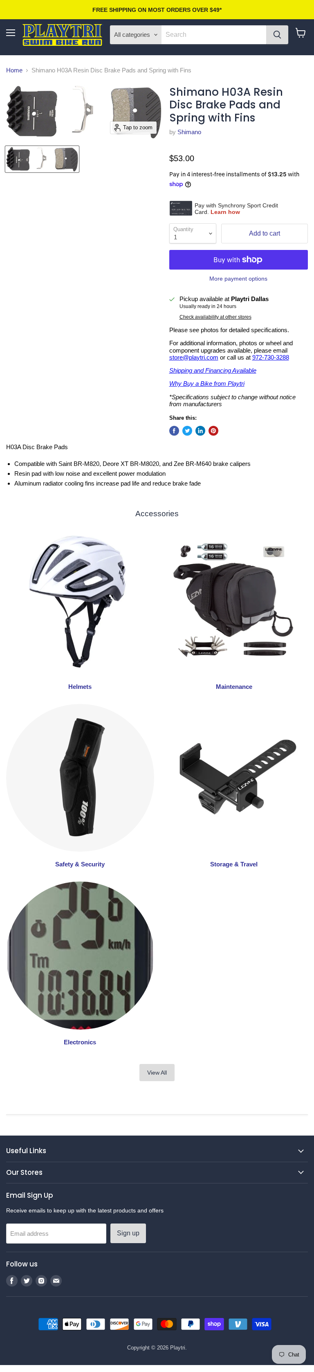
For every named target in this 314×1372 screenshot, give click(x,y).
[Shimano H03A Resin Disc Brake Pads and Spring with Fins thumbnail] (42, 159)
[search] (213, 34)
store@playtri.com (193, 357)
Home (14, 70)
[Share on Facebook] (174, 431)
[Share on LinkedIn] (200, 431)
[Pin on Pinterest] (213, 431)
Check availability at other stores (215, 317)
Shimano (189, 131)
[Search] (277, 34)
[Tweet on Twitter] (187, 431)
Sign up (128, 1233)
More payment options (238, 278)
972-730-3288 (270, 357)
